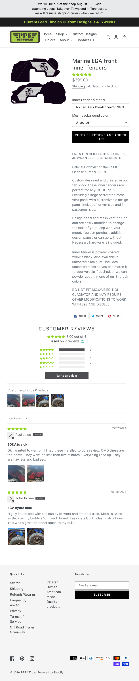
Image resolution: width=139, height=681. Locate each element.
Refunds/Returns (23, 594)
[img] (17, 429)
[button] (81, 75)
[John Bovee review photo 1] (16, 536)
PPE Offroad (29, 672)
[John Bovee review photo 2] (36, 536)
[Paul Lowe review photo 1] (16, 473)
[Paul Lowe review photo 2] (36, 473)
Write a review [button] (66, 375)
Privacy (15, 611)
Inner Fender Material (88, 100)
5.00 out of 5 (76, 337)
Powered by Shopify (50, 672)
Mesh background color (90, 115)
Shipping (78, 86)
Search (15, 583)
